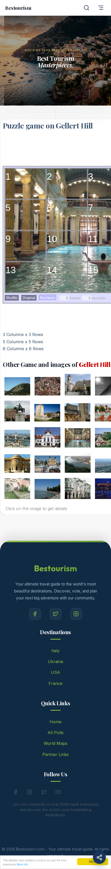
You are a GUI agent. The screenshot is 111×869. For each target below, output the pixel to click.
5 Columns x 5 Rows (23, 341)
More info (22, 864)
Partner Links (55, 754)
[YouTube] (58, 793)
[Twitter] (55, 614)
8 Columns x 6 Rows (23, 348)
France (55, 683)
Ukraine (55, 661)
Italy (55, 650)
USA (55, 672)
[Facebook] (35, 614)
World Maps (55, 743)
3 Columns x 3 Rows (23, 334)
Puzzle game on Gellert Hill (48, 125)
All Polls (55, 732)
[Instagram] (76, 614)
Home (55, 721)
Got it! (92, 861)
